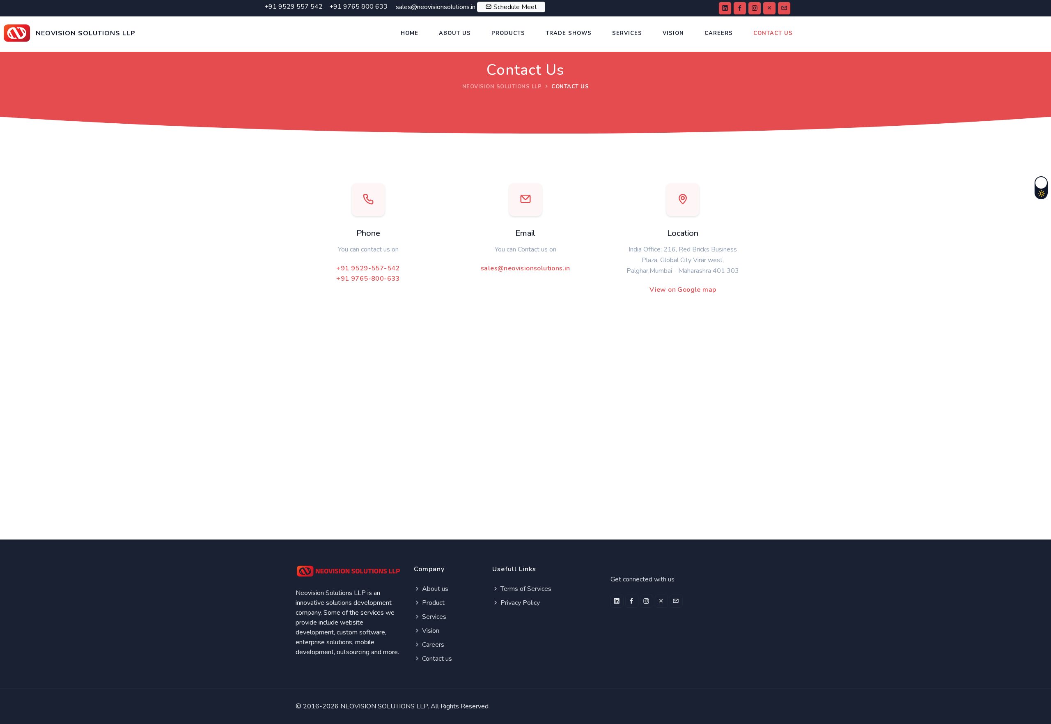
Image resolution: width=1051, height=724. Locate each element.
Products (508, 33)
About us (434, 588)
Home (409, 33)
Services (627, 33)
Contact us (436, 658)
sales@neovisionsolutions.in (525, 268)
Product (432, 602)
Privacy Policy (519, 602)
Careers (718, 33)
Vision (673, 33)
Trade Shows (569, 33)
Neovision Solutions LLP (502, 86)
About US (455, 33)
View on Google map (682, 289)
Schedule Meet (515, 7)
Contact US (773, 33)
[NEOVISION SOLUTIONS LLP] (70, 20)
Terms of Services (525, 588)
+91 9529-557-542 (367, 268)
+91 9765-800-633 (367, 278)
